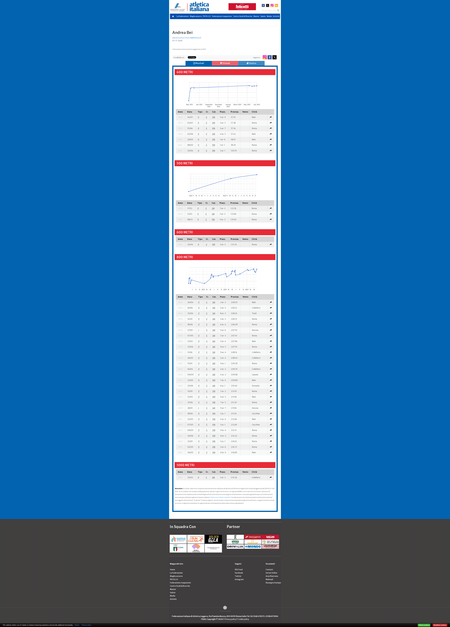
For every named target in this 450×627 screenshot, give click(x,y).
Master (256, 16)
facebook (263, 5)
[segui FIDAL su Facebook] (270, 57)
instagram (272, 5)
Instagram (239, 579)
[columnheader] (180, 111)
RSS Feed (239, 569)
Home (172, 569)
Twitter (238, 576)
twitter (267, 5)
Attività (276, 16)
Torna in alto (225, 611)
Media (269, 16)
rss (276, 5)
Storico (252, 63)
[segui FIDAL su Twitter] (274, 57)
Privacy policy (230, 619)
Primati (226, 63)
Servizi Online (271, 573)
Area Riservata (272, 576)
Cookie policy (243, 619)
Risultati (199, 63)
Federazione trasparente (222, 16)
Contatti (269, 569)
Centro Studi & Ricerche (242, 16)
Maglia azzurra (196, 16)
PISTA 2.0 (207, 16)
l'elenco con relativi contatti (219, 497)
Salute (263, 16)
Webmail (269, 579)
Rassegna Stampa (273, 583)
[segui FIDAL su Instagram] (265, 57)
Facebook (239, 573)
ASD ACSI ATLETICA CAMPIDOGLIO (186, 38)
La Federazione (183, 16)
